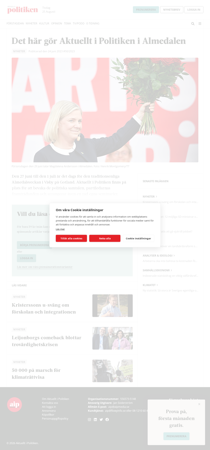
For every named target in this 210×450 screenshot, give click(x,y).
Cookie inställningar (138, 238)
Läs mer (60, 228)
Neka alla (105, 238)
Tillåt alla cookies (71, 238)
